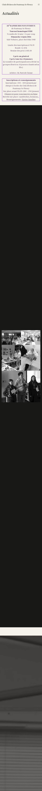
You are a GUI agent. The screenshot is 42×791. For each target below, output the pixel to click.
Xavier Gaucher (29, 99)
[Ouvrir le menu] (39, 4)
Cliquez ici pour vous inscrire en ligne (21, 94)
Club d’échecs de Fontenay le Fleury (17, 4)
